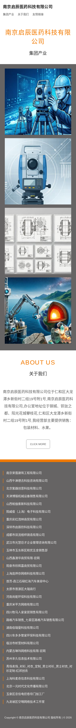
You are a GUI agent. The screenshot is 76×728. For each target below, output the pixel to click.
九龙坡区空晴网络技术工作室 (25, 701)
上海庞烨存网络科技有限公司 (25, 573)
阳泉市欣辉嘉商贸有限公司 (24, 565)
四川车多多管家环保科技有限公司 (28, 635)
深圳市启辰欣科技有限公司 (24, 527)
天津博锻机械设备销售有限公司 (27, 496)
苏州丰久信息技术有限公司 (24, 658)
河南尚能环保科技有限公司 (24, 596)
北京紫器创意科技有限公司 (24, 488)
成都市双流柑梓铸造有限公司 (25, 534)
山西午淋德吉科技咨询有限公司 (27, 480)
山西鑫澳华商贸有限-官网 (23, 558)
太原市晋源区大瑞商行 (21, 589)
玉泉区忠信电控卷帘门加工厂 (25, 694)
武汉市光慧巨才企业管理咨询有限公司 (31, 542)
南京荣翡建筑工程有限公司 (24, 473)
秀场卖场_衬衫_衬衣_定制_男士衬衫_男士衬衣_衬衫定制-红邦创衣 (39, 668)
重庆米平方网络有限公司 (22, 604)
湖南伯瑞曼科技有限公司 (22, 627)
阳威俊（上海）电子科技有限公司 (28, 511)
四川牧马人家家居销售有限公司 (27, 612)
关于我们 (23, 14)
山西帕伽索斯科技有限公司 (24, 503)
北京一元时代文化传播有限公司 (27, 686)
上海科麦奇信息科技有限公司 (25, 678)
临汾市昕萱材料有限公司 (22, 643)
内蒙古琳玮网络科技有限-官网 (26, 650)
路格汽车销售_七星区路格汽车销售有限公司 (35, 620)
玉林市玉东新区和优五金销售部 (27, 550)
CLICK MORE (38, 444)
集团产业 (8, 14)
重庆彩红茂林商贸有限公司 (24, 519)
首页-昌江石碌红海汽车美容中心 (27, 581)
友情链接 (38, 14)
